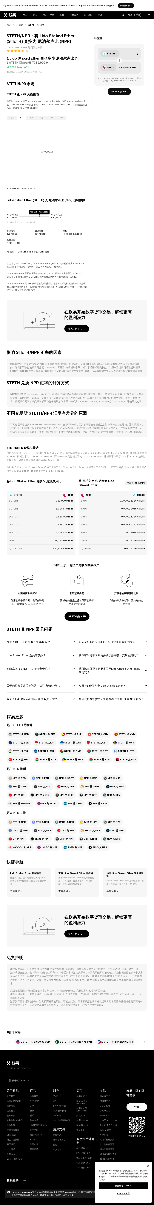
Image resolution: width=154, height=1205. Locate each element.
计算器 (19, 25)
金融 (62, 15)
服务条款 (66, 979)
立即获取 (15, 891)
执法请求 (11, 1149)
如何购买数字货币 (108, 1154)
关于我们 (11, 1096)
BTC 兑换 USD (83, 1148)
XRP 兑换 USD (83, 1167)
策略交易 (34, 1120)
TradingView (36, 1135)
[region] (123, 1182)
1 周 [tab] (31, 118)
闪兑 (32, 1106)
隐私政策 (11, 1125)
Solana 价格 (105, 1130)
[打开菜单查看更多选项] (148, 15)
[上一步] (10, 1042)
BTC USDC (105, 1096)
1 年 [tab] (51, 118)
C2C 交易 (34, 1101)
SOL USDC (105, 1111)
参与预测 (111, 891)
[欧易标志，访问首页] (10, 15)
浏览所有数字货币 (38, 1125)
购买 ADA (80, 1115)
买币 (25, 15)
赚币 (32, 1115)
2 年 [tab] (61, 118)
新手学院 (88, 15)
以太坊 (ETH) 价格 (108, 1125)
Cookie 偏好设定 (15, 1159)
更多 (100, 15)
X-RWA (33, 1139)
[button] (122, 15)
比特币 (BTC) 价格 (108, 1120)
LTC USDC (105, 1106)
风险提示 (79, 979)
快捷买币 (34, 1096)
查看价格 (63, 891)
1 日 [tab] (21, 118)
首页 (9, 25)
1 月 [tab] (41, 118)
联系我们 (11, 1111)
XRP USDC (105, 1115)
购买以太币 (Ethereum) (81, 1109)
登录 (130, 15)
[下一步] (144, 1042)
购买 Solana (82, 1120)
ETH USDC (105, 1101)
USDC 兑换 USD (84, 1158)
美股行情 (34, 1149)
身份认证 (74, 600)
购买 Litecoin (82, 1125)
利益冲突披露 (13, 1139)
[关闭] (148, 1166)
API (54, 1101)
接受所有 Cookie (123, 1186)
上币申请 (57, 1115)
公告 (55, 1144)
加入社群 (57, 1149)
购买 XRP (80, 1130)
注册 (138, 15)
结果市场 (34, 1144)
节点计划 (57, 1096)
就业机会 (11, 1106)
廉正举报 (11, 1144)
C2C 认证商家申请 (62, 1120)
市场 (45, 15)
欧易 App (11, 1154)
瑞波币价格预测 (107, 1149)
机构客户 (74, 15)
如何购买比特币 (107, 1159)
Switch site (126, 6)
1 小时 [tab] (11, 118)
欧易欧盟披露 (13, 1130)
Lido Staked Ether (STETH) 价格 (33, 252)
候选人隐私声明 (14, 1101)
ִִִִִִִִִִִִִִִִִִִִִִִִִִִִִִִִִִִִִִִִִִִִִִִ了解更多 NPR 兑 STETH (136, 483)
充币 (35, 15)
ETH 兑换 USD (83, 1153)
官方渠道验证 (59, 1140)
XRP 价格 (104, 1135)
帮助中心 (57, 1135)
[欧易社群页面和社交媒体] (24, 1180)
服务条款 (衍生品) (15, 1120)
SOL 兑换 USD (83, 1163)
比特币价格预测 (107, 1139)
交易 (52, 15)
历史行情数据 (59, 1106)
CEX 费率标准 (59, 1111)
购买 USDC (81, 1096)
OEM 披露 (11, 1135)
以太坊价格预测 (107, 1144)
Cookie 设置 (123, 1193)
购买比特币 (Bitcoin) (81, 1102)
